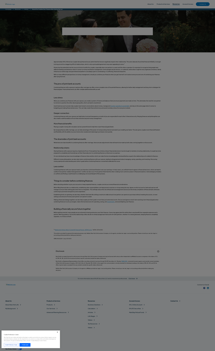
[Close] (57, 332)
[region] (30, 339)
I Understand (25, 344)
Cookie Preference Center (11, 344)
